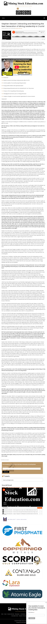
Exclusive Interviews (18, 28)
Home (2, 614)
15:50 (3, 93)
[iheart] (30, 12)
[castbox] (26, 14)
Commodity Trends (14, 615)
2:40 (2, 80)
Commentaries (22, 614)
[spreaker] (17, 14)
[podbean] (28, 14)
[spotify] (30, 14)
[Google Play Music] (28, 12)
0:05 (2, 77)
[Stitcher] (26, 12)
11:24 (3, 91)
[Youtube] (23, 12)
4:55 (2, 83)
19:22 (3, 96)
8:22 (2, 88)
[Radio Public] (19, 12)
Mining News (17, 614)
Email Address (5, 466)
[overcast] (21, 14)
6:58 (2, 85)
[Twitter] (17, 12)
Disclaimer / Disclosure (23, 615)
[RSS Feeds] (19, 14)
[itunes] (21, 12)
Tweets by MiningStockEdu (8, 480)
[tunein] (23, 14)
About (5, 614)
